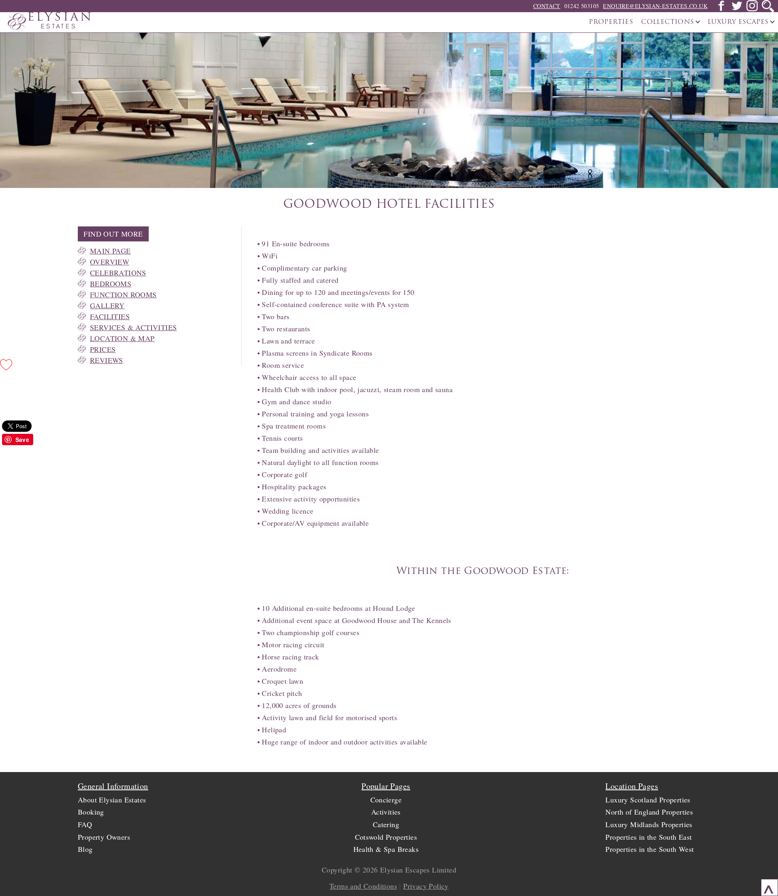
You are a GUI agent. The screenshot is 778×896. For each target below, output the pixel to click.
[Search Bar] (768, 6)
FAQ (85, 824)
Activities (386, 812)
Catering (386, 824)
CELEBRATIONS (118, 272)
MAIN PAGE (110, 251)
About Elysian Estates (112, 799)
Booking (91, 812)
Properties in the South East (648, 837)
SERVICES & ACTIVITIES (133, 327)
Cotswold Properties (386, 837)
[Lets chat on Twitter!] (736, 9)
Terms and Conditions (363, 886)
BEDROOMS (110, 283)
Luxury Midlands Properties (648, 824)
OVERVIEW (109, 262)
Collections (668, 22)
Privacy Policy (426, 886)
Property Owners (104, 837)
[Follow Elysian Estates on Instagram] (752, 9)
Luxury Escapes (739, 22)
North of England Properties (649, 812)
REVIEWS (106, 360)
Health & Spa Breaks (386, 849)
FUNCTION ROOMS (123, 294)
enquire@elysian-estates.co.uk (655, 6)
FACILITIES (110, 316)
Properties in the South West (649, 849)
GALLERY (107, 305)
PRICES (102, 349)
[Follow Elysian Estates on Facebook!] (721, 9)
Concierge (386, 799)
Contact (546, 6)
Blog (85, 849)
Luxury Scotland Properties (647, 799)
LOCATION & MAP (122, 338)
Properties (611, 22)
